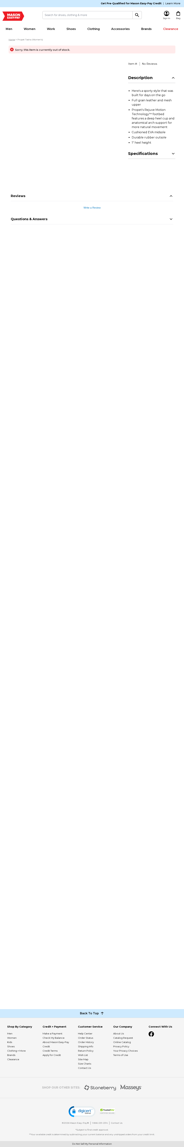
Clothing (93, 29)
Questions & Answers (29, 219)
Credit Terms (50, 1050)
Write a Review (92, 207)
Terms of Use (120, 1055)
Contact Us (84, 1067)
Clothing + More (16, 1050)
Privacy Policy (121, 1046)
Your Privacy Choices (125, 1050)
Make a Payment (52, 1033)
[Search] (137, 15)
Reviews (18, 196)
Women (29, 29)
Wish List (83, 1055)
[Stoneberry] (100, 1088)
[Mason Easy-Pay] (13, 16)
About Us (118, 1033)
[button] (82, 1111)
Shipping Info (85, 1046)
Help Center (85, 1033)
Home (12, 39)
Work (51, 29)
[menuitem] (9, 29)
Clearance (170, 29)
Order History (86, 1042)
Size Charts (84, 1063)
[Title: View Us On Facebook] (151, 1034)
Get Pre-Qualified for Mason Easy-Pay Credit (131, 3)
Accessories (120, 29)
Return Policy (85, 1050)
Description (140, 77)
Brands (146, 29)
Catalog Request (123, 1037)
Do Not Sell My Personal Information (92, 1144)
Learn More (172, 3)
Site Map (83, 1059)
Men (9, 29)
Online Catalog (122, 1042)
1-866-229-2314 (100, 1123)
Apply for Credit (52, 1055)
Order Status (85, 1037)
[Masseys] (131, 1088)
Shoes (71, 29)
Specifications (143, 153)
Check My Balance (54, 1037)
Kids (9, 1042)
